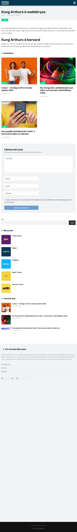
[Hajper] (6, 256)
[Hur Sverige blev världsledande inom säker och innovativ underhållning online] (58, 71)
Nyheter (4, 368)
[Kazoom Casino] (6, 292)
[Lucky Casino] (6, 244)
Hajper (14, 248)
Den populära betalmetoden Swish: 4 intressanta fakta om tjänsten (18, 132)
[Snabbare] (6, 268)
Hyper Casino (17, 272)
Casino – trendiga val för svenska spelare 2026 (29, 304)
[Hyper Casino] (6, 280)
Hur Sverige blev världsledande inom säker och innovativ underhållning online (56, 90)
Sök (2, 219)
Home (2, 15)
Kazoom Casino (17, 284)
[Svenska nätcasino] (5, 2)
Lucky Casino (17, 236)
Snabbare (15, 260)
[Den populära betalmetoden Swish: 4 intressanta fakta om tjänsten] (19, 114)
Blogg (4, 20)
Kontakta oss (5, 364)
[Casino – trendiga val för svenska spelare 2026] (19, 71)
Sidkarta (4, 371)
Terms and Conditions (38, 528)
